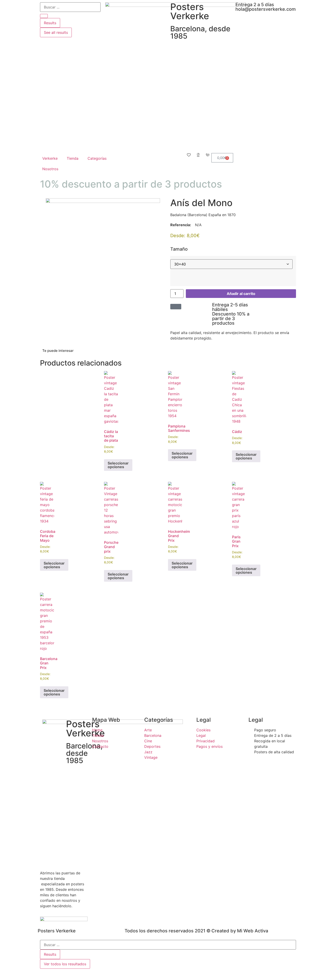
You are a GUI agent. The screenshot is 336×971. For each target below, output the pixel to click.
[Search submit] (44, 16)
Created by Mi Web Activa (239, 931)
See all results (56, 32)
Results (50, 23)
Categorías (97, 158)
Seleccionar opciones (118, 465)
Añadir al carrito (241, 293)
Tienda (72, 158)
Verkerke (50, 158)
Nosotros (50, 169)
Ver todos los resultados (65, 964)
